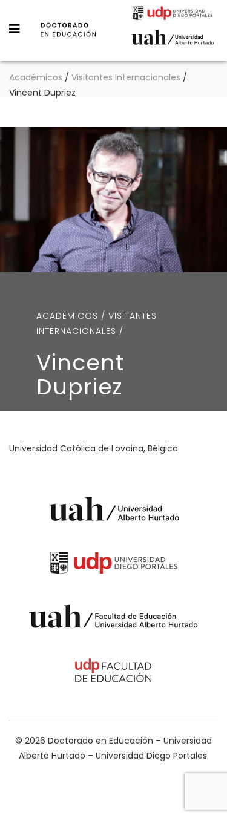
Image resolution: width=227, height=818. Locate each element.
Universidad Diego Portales (172, 14)
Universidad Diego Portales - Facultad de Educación (114, 672)
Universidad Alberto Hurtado (172, 40)
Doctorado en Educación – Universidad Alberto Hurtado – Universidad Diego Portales (68, 38)
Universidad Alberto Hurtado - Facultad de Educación (113, 618)
